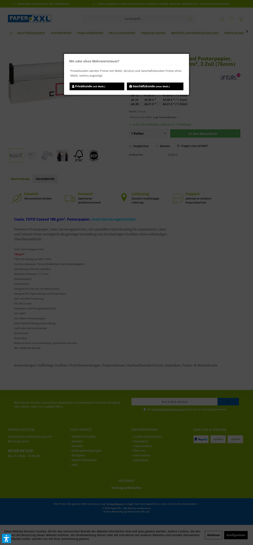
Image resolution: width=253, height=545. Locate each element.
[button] (6, 538)
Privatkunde (89, 86)
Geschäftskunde (151, 86)
